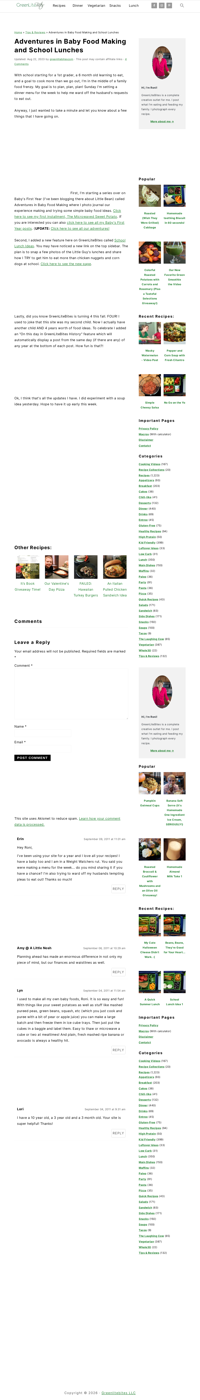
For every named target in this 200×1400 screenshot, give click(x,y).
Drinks (143, 514)
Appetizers (146, 480)
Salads (143, 605)
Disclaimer (146, 439)
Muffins (144, 570)
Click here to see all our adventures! (80, 228)
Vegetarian (96, 6)
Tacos (143, 633)
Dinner (78, 6)
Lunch (134, 6)
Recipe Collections (151, 469)
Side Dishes (147, 616)
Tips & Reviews (35, 32)
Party (142, 582)
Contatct (145, 445)
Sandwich (145, 610)
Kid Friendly (147, 542)
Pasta (143, 588)
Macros (144, 434)
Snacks (115, 6)
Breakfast (145, 485)
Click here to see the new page (66, 264)
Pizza (142, 593)
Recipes (59, 6)
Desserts (145, 503)
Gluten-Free (147, 525)
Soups (143, 627)
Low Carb (145, 554)
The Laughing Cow (151, 639)
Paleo (142, 576)
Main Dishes (147, 565)
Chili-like (145, 497)
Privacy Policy (148, 428)
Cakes (143, 491)
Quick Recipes (148, 599)
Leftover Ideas (148, 548)
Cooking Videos (149, 464)
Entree (143, 519)
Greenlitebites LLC (119, 1393)
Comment (23, 666)
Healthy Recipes (150, 531)
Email (20, 742)
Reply (118, 889)
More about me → (162, 121)
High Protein (147, 537)
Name (20, 726)
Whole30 (145, 650)
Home (18, 32)
